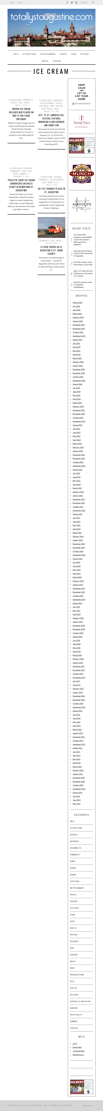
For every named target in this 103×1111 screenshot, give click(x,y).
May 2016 (76, 722)
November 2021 (79, 503)
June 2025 (77, 347)
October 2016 (78, 703)
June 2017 (77, 685)
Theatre (57, 61)
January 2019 (78, 622)
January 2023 (78, 451)
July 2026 (76, 306)
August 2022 (77, 470)
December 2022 (79, 455)
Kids (44, 108)
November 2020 (79, 548)
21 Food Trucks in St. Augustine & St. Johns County (51, 250)
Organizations (77, 975)
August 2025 (77, 340)
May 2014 (76, 804)
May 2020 (76, 570)
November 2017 (79, 670)
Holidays (74, 941)
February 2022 (78, 492)
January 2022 (78, 496)
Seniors (74, 1008)
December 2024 (79, 369)
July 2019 (76, 607)
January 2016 (78, 733)
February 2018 (78, 659)
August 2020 (77, 559)
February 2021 (78, 536)
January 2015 (78, 774)
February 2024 (78, 406)
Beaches (58, 177)
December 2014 (79, 778)
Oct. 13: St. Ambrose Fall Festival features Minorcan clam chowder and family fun (52, 120)
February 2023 (78, 447)
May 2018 (76, 648)
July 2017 (76, 681)
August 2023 (77, 425)
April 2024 (77, 399)
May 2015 (76, 759)
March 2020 (77, 577)
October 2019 (78, 596)
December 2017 (79, 666)
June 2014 (77, 800)
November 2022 (79, 458)
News (26, 102)
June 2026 (77, 310)
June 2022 (77, 477)
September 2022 (79, 466)
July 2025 (76, 343)
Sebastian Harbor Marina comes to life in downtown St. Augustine (83, 253)
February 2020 (78, 581)
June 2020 (77, 566)
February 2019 (78, 618)
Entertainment (48, 54)
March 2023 (77, 444)
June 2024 (77, 392)
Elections (75, 881)
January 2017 (78, 692)
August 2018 (77, 637)
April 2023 (77, 440)
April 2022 (77, 485)
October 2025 (78, 332)
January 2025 (78, 366)
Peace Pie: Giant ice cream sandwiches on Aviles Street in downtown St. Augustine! (21, 185)
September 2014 (79, 789)
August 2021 (77, 514)
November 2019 (79, 592)
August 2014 (77, 793)
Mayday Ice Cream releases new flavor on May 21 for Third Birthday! (21, 114)
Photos (73, 988)
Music (45, 61)
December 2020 (79, 544)
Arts (16, 54)
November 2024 (79, 373)
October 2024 (78, 377)
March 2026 (77, 314)
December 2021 (79, 499)
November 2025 (79, 329)
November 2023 (79, 414)
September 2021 (79, 510)
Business (27, 168)
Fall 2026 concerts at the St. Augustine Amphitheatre (83, 284)
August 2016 (77, 711)
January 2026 (78, 321)
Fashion (74, 901)
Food (73, 54)
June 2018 (77, 644)
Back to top (87, 1105)
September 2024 (79, 381)
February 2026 (78, 317)
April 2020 (77, 574)
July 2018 (76, 640)
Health (73, 928)
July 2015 (76, 752)
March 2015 (77, 767)
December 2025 (79, 325)
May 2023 (76, 436)
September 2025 (79, 336)
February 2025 (78, 362)
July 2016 (76, 715)
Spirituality (76, 1015)
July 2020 (76, 562)
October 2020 (78, 551)
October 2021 (78, 507)
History (85, 54)
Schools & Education (80, 1001)
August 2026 (77, 303)
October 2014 (78, 785)
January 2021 (78, 540)
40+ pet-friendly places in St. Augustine (51, 190)
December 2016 (79, 696)
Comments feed (78, 1051)
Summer (23, 174)
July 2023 (76, 429)
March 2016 (77, 730)
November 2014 (79, 782)
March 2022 (77, 488)
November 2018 (79, 629)
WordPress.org (78, 1055)
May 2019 (76, 611)
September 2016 (79, 707)
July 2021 (76, 518)
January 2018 (78, 663)
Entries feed (77, 1047)
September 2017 (79, 678)
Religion (74, 995)
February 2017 (78, 689)
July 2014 (76, 796)
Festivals (43, 106)
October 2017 (78, 674)
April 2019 (77, 614)
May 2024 (76, 395)
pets (56, 182)
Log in (75, 1044)
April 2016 (77, 726)
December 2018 (79, 626)
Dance (73, 861)
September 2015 (79, 744)
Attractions (29, 54)
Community (28, 100)
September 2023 (79, 421)
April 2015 (77, 763)
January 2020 (78, 585)
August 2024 (77, 384)
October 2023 (78, 418)
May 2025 (76, 351)
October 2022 (78, 462)
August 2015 (77, 748)
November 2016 (79, 700)
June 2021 (77, 522)
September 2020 (79, 555)
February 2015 (78, 770)
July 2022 (76, 473)
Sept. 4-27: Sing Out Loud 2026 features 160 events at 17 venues (83, 273)
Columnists (75, 848)
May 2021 (76, 525)
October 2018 (78, 633)
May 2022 (76, 481)
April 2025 (77, 355)
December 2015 (79, 737)
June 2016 (77, 718)
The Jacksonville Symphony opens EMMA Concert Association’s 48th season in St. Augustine (83, 240)
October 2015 (78, 741)
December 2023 (79, 410)
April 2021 (77, 529)
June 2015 (77, 755)
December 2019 (79, 588)
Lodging (74, 955)
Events (63, 54)
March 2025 (77, 358)
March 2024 (77, 403)
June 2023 (77, 433)
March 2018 (77, 655)
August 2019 (77, 603)
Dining (73, 868)
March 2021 (77, 533)
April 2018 (77, 652)
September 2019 (79, 600)
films (72, 915)
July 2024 (76, 388)
